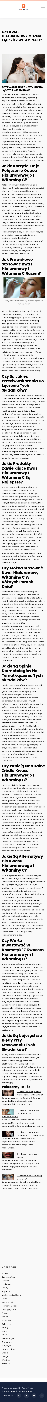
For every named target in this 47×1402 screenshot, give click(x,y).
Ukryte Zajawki (9, 1349)
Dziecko (6, 1280)
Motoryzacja (8, 1302)
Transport (7, 1342)
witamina (25, 94)
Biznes (5, 1273)
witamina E (7, 925)
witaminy (17, 247)
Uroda (5, 1353)
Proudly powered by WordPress (17, 1388)
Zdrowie (6, 1363)
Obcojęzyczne (9, 1309)
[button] (43, 9)
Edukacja (6, 1284)
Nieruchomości (9, 1306)
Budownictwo (8, 1277)
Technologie (8, 1338)
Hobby (5, 1287)
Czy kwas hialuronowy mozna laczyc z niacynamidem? (20, 1113)
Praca (5, 1313)
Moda (4, 1298)
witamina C (7, 129)
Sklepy (5, 1327)
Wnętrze (6, 1360)
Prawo (5, 1316)
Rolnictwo (7, 1324)
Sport (4, 1331)
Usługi (5, 1356)
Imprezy (6, 1291)
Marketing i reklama (11, 1295)
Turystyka (6, 1345)
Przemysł (6, 1320)
